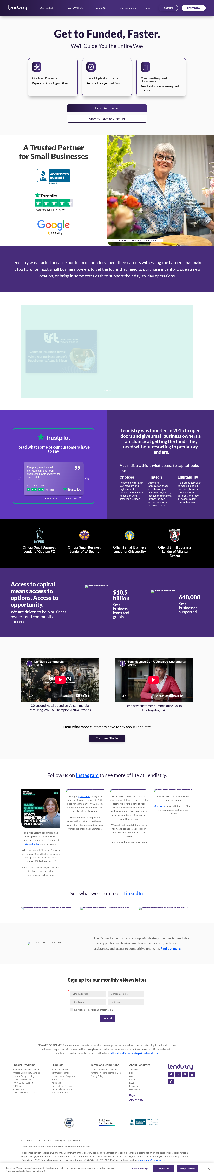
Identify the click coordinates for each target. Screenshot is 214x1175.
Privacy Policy (96, 1076)
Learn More (123, 372)
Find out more (170, 948)
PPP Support (18, 1086)
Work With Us (75, 7)
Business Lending (59, 1069)
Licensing (133, 1086)
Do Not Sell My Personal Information (93, 1009)
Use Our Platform (59, 1092)
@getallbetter (32, 843)
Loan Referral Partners (62, 1086)
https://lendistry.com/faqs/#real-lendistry (134, 1053)
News (147, 7)
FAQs (131, 1083)
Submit (107, 1018)
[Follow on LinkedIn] (178, 1074)
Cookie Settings (140, 1168)
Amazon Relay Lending (23, 1076)
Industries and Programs (63, 1076)
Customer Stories (107, 738)
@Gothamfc (84, 796)
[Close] (208, 1168)
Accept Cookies (187, 1168)
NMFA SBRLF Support (23, 1083)
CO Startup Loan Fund (23, 1079)
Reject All (164, 1168)
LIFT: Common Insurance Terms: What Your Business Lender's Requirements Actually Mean (144, 344)
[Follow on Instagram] (185, 1074)
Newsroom (134, 1089)
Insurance (56, 1083)
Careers (133, 1076)
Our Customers (128, 7)
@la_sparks (160, 806)
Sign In (168, 8)
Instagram (87, 775)
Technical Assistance (61, 1089)
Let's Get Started (107, 108)
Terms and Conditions (104, 1065)
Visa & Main (18, 1089)
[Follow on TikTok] (171, 1081)
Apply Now (193, 8)
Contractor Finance (60, 1073)
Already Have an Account (107, 119)
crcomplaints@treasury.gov (151, 1160)
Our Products (47, 7)
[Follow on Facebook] (171, 1074)
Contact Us (134, 1079)
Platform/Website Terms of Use (105, 1073)
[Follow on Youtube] (192, 1074)
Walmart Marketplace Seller (26, 1092)
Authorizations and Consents (104, 1069)
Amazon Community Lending (26, 1073)
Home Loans (57, 1079)
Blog (131, 1073)
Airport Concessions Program (26, 1069)
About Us (101, 7)
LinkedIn (133, 893)
